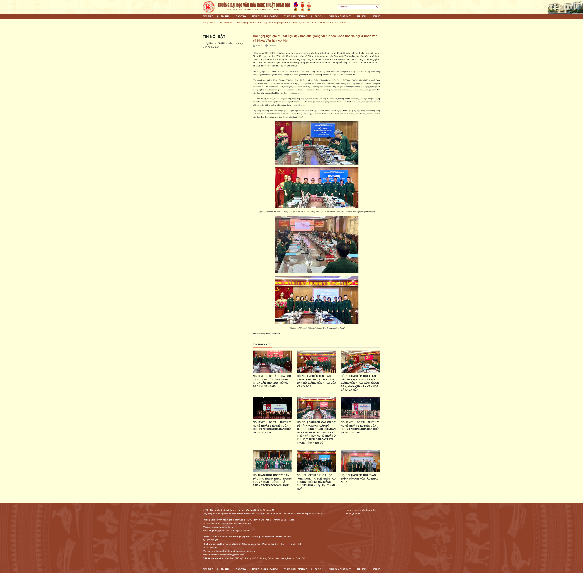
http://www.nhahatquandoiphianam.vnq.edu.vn (234, 551)
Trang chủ (208, 22)
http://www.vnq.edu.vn (222, 527)
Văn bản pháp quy (340, 16)
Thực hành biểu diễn (296, 16)
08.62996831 (213, 547)
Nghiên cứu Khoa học (265, 16)
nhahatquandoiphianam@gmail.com (226, 554)
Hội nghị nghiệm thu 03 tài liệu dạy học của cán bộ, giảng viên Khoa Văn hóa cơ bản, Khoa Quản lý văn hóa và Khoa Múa (360, 383)
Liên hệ (376, 16)
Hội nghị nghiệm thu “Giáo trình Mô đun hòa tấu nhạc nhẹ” (359, 478)
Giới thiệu (208, 16)
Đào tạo (241, 16)
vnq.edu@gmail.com (219, 530)
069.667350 (212, 540)
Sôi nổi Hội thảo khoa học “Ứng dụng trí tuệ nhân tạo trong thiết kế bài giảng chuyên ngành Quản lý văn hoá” (316, 482)
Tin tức (225, 16)
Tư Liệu (361, 16)
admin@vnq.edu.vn (240, 530)
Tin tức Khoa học (224, 22)
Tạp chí (319, 16)
